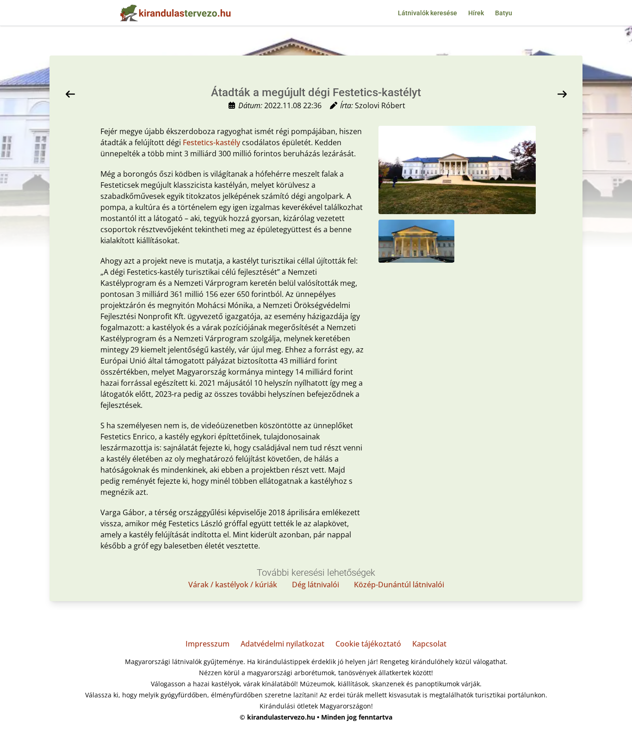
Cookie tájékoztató (368, 644)
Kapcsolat (429, 644)
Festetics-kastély (211, 142)
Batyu (503, 13)
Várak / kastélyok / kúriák (232, 584)
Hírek (476, 13)
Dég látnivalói (315, 584)
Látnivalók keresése (427, 13)
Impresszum (207, 644)
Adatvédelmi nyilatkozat (282, 644)
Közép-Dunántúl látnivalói (399, 584)
